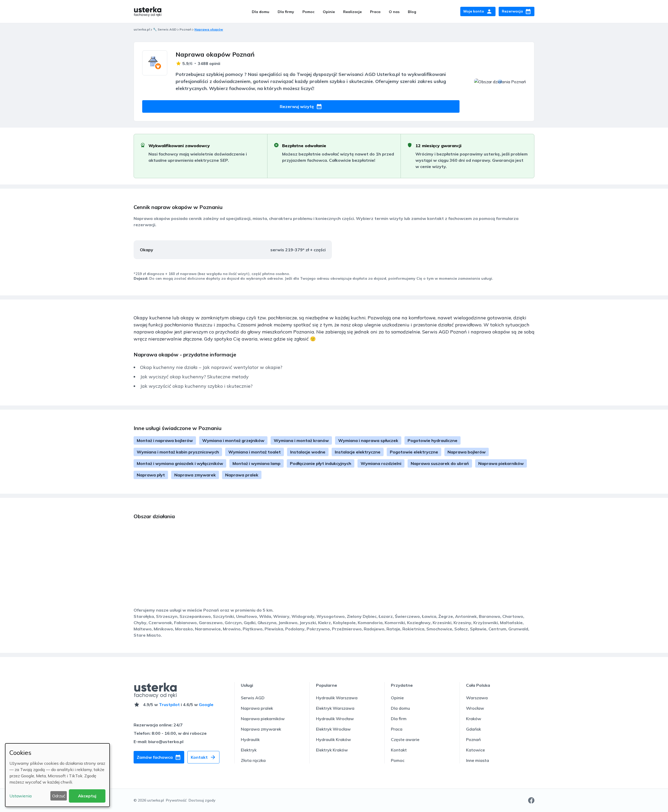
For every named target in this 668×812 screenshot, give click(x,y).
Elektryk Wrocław (333, 729)
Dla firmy (286, 11)
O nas (394, 11)
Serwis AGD (253, 697)
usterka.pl (142, 29)
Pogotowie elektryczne (414, 452)
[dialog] (57, 775)
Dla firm (399, 718)
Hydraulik (250, 739)
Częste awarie (405, 739)
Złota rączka (253, 760)
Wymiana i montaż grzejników (233, 440)
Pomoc (308, 11)
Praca (375, 11)
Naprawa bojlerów (467, 452)
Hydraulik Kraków (333, 739)
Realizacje (352, 11)
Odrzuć (58, 795)
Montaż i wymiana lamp (256, 463)
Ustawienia (20, 795)
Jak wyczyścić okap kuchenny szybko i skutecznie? (196, 386)
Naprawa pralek (241, 474)
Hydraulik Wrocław (335, 718)
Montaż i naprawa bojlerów (165, 440)
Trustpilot (169, 704)
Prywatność (176, 800)
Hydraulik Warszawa (336, 697)
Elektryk (249, 750)
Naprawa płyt (151, 474)
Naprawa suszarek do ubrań (440, 463)
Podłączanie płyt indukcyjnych (320, 463)
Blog (412, 11)
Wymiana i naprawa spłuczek (368, 440)
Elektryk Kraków (332, 750)
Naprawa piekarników (501, 463)
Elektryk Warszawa (335, 708)
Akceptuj (87, 795)
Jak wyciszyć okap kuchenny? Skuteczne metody (194, 377)
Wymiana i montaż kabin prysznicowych (178, 452)
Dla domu (260, 11)
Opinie (329, 11)
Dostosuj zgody (202, 800)
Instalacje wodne (307, 452)
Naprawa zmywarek (195, 474)
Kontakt (399, 750)
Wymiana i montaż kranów (301, 440)
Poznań (185, 29)
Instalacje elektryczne (357, 452)
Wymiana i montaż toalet (254, 452)
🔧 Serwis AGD (164, 29)
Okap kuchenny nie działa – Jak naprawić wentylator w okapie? (211, 367)
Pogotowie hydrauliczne (432, 440)
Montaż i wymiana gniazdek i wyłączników (180, 463)
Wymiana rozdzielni (381, 463)
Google (206, 704)
